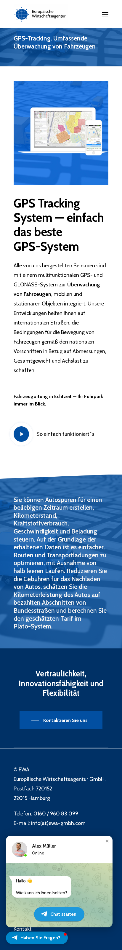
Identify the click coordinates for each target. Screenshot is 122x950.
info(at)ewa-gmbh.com (58, 823)
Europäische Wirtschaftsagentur (51, 779)
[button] (107, 841)
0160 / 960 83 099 (55, 813)
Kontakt (23, 929)
